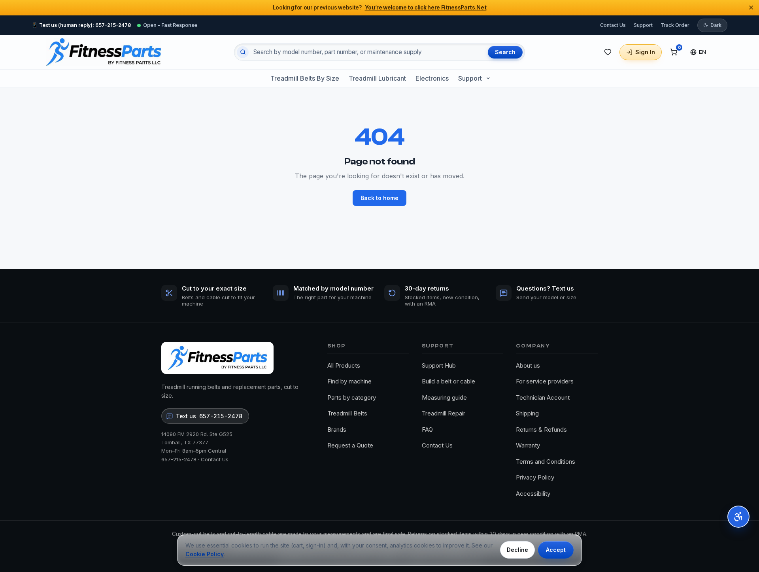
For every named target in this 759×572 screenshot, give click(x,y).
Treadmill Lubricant (377, 78)
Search (505, 52)
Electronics (432, 78)
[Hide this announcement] (751, 7)
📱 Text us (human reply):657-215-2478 (81, 25)
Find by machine (349, 381)
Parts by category (351, 397)
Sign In (645, 52)
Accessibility (533, 493)
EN (702, 52)
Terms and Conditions (545, 461)
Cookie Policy (204, 554)
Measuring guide (444, 397)
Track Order (675, 25)
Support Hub (439, 365)
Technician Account (543, 397)
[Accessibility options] (738, 517)
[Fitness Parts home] (103, 52)
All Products (343, 365)
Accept (556, 549)
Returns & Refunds (541, 429)
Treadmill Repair (443, 413)
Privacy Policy (535, 477)
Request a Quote (350, 445)
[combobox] (367, 52)
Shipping (527, 413)
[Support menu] (488, 78)
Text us (209, 416)
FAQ (427, 429)
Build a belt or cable (448, 381)
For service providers (545, 381)
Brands (336, 429)
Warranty (528, 445)
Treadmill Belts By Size (304, 78)
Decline (517, 549)
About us (528, 365)
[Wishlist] (608, 52)
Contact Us (613, 25)
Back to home (379, 197)
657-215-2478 (178, 459)
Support (643, 25)
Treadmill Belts (347, 413)
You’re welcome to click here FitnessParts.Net (426, 7)
